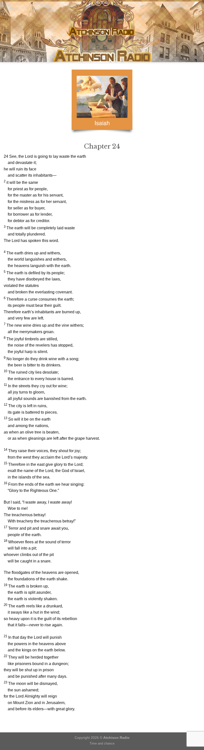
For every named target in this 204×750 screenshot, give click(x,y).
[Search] (198, 31)
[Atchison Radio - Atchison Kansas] (102, 31)
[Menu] (7, 31)
